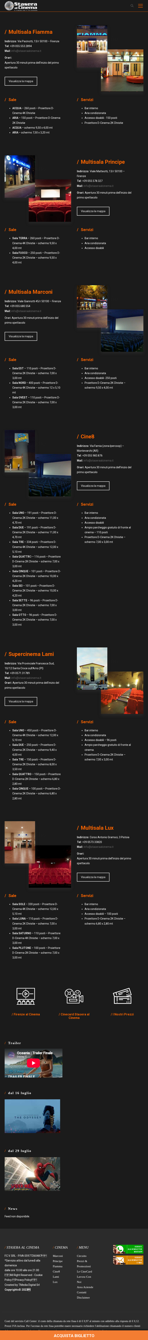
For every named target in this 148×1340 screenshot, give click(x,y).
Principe (58, 1261)
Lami (56, 1276)
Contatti (81, 1292)
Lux (55, 1281)
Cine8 (56, 1271)
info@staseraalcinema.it (26, 50)
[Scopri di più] (26, 996)
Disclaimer (83, 1297)
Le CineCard (84, 1271)
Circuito (82, 1255)
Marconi (58, 1255)
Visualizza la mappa (21, 81)
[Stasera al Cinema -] (21, 5)
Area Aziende (85, 1287)
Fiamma (57, 1266)
